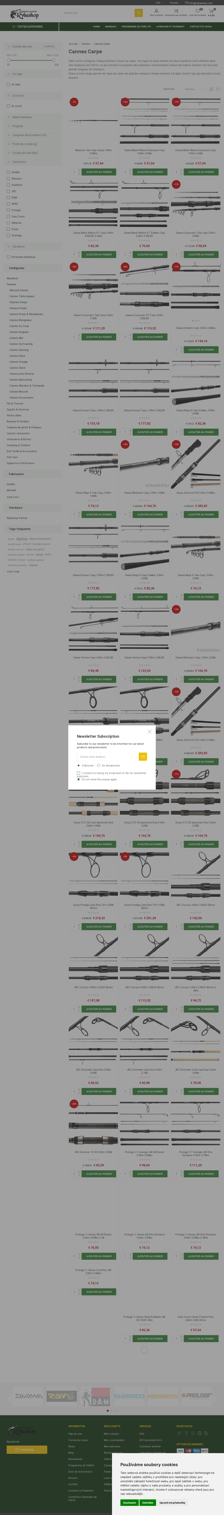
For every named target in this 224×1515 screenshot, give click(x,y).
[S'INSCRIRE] (143, 757)
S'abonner (88, 765)
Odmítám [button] (147, 1502)
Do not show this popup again (99, 779)
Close (149, 731)
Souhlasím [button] (129, 1502)
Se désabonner (111, 765)
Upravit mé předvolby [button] (172, 1502)
